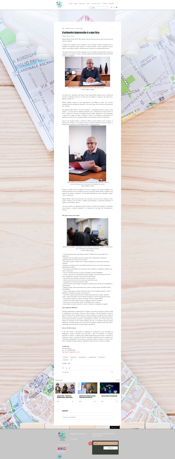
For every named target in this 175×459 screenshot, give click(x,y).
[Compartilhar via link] (69, 368)
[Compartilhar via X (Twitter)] (66, 368)
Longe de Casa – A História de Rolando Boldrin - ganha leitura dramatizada (64, 396)
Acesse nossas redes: (63, 445)
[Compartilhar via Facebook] (63, 368)
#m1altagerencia (82, 357)
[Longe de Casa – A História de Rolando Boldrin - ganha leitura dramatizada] (65, 388)
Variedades (64, 363)
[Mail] (59, 457)
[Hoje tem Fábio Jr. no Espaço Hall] (110, 388)
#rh (71, 359)
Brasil (69, 363)
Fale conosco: (61, 452)
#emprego (65, 357)
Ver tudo (118, 379)
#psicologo (65, 359)
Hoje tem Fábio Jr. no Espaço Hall (109, 396)
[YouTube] (116, 7)
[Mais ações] (112, 28)
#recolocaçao (101, 357)
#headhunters (73, 357)
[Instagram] (111, 7)
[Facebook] (114, 7)
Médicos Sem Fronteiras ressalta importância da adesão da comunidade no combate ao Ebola (87, 396)
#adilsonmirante (92, 357)
